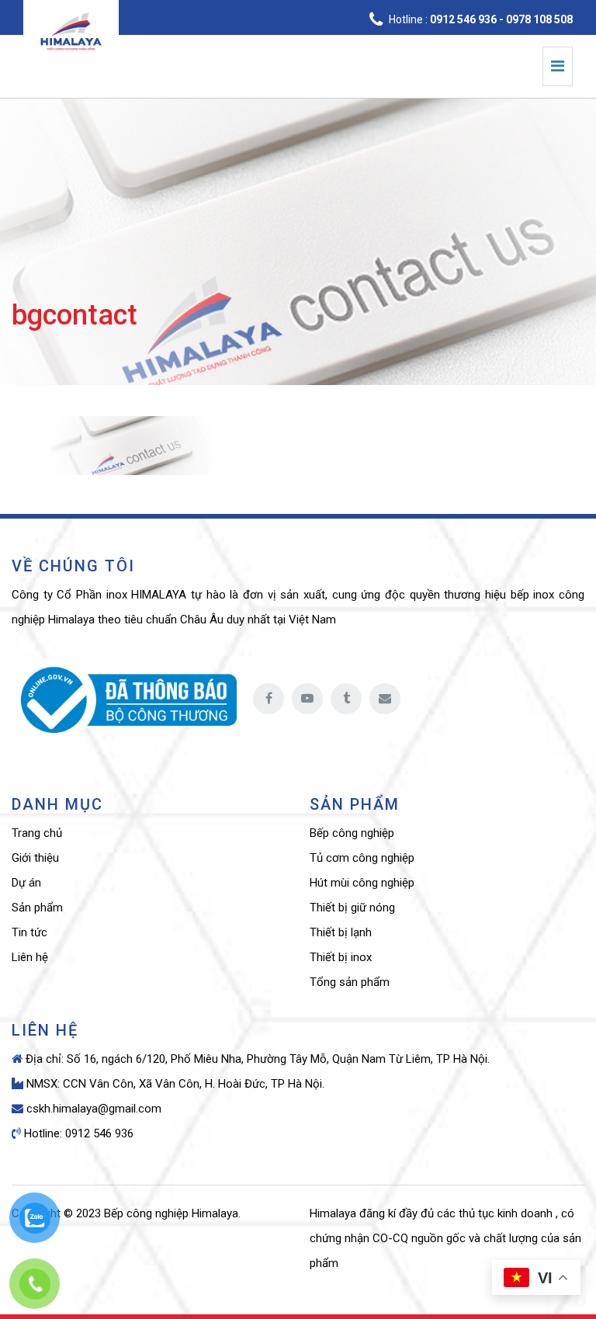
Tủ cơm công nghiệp (362, 858)
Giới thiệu (35, 858)
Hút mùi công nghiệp (362, 883)
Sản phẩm (37, 908)
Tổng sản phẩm (350, 982)
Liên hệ (30, 957)
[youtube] (307, 698)
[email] (384, 698)
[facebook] (268, 698)
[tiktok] (346, 698)
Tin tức (29, 932)
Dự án (26, 883)
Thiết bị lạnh (341, 932)
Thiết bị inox (341, 957)
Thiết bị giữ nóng (352, 908)
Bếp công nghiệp (352, 833)
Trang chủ (37, 833)
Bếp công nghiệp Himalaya (171, 1213)
